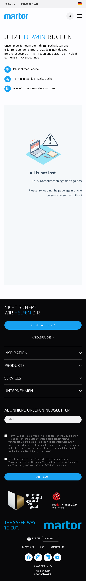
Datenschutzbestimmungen (50, 459)
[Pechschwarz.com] (43, 574)
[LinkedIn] (48, 557)
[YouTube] (57, 557)
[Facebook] (29, 557)
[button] (79, 16)
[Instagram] (38, 557)
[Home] (16, 16)
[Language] (79, 4)
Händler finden (29, 4)
